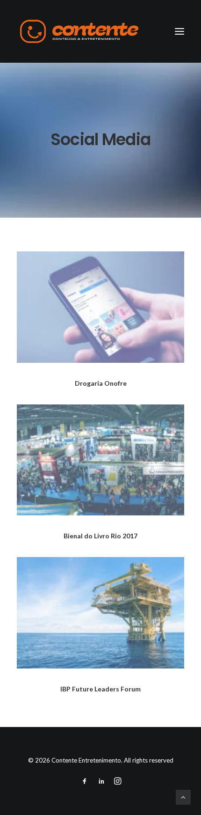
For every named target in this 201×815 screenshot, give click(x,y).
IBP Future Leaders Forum (100, 689)
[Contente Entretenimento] (79, 31)
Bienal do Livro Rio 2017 (100, 536)
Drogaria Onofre (101, 383)
